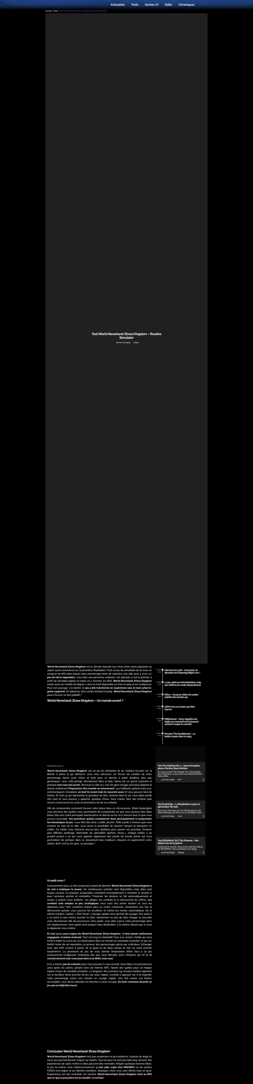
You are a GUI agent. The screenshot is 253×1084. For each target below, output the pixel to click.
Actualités (118, 4)
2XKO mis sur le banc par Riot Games (179, 708)
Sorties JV (152, 4)
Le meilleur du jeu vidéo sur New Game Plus (61, 4)
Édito (168, 4)
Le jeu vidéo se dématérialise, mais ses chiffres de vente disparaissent (182, 683)
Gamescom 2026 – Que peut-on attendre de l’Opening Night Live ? (182, 671)
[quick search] (200, 4)
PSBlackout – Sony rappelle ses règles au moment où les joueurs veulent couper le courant (181, 722)
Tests (134, 4)
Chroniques (186, 4)
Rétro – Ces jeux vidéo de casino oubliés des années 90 (181, 696)
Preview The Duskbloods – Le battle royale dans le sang (179, 735)
